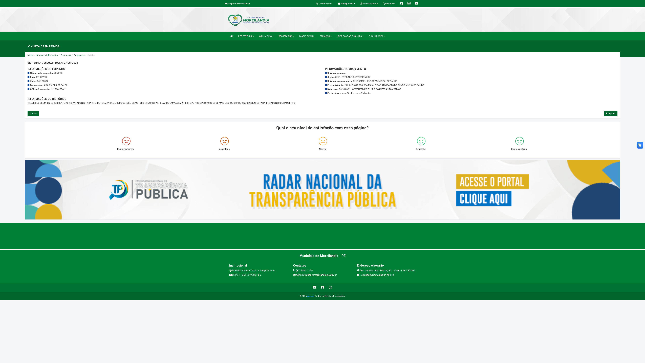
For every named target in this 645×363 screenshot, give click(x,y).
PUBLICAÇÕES (376, 36)
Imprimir (612, 113)
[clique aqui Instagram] (331, 287)
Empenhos (79, 55)
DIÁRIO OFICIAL (307, 36)
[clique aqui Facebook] (323, 287)
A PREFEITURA (245, 36)
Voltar (34, 113)
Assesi (310, 296)
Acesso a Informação (47, 55)
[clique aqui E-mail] (314, 287)
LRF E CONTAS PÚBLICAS (349, 36)
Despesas (66, 55)
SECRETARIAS (286, 36)
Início (30, 55)
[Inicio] (231, 36)
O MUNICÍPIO (265, 36)
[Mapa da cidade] (322, 235)
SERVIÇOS (325, 36)
